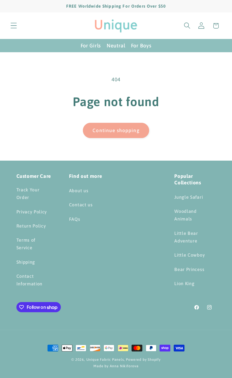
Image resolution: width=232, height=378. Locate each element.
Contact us (81, 204)
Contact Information (29, 280)
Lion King (184, 283)
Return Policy (31, 225)
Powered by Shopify (143, 359)
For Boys (141, 46)
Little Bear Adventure (186, 237)
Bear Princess (189, 269)
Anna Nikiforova (124, 366)
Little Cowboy (189, 254)
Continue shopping (116, 130)
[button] (14, 26)
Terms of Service (26, 243)
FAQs (74, 219)
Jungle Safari (188, 197)
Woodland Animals (185, 215)
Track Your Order (28, 193)
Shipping (25, 262)
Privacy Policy (31, 211)
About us (79, 190)
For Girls (91, 46)
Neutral (116, 46)
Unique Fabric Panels (105, 359)
